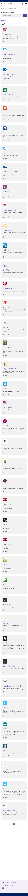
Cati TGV (6, 270)
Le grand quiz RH (9, 210)
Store (7, 8)
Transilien (6, 327)
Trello (5, 750)
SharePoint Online (9, 74)
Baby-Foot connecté (10, 369)
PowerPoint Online (9, 113)
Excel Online (7, 94)
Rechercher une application (7, 12)
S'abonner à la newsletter (10, 882)
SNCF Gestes (7, 407)
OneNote (6, 191)
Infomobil (6, 564)
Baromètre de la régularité (12, 686)
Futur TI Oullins (8, 54)
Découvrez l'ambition (9, 885)
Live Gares (6, 643)
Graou (5, 584)
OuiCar (5, 729)
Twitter (5, 389)
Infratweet (6, 504)
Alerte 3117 (7, 307)
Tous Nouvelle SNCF (10, 810)
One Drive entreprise (10, 171)
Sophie (5, 250)
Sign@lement (7, 34)
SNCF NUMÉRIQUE (6, 4)
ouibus (5, 446)
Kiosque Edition (8, 666)
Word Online (7, 133)
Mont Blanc (7, 426)
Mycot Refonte (8, 486)
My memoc (7, 466)
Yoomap (6, 623)
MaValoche (7, 605)
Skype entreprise (9, 153)
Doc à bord (7, 524)
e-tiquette (6, 230)
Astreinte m (7, 544)
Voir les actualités (9, 887)
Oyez (5, 707)
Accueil (3, 8)
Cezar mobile (7, 289)
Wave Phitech (8, 347)
